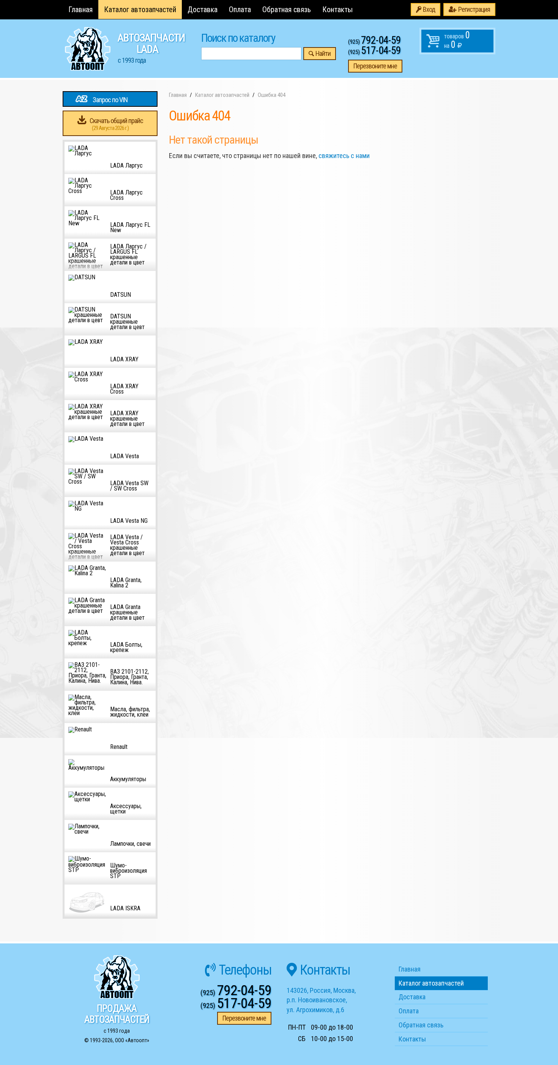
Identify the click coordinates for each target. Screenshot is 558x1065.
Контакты (337, 9)
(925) (374, 41)
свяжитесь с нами (344, 156)
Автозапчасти (151, 48)
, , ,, (321, 1000)
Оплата (240, 9)
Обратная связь (286, 9)
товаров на (457, 40)
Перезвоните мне (375, 66)
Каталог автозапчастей (140, 9)
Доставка (203, 9)
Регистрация (474, 9)
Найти (323, 53)
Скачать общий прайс (116, 124)
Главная (80, 9)
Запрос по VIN (110, 100)
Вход (429, 9)
